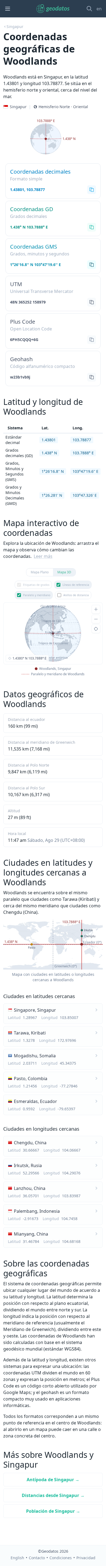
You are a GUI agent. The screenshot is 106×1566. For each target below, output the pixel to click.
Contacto (37, 1557)
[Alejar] (96, 619)
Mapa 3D (64, 572)
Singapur (15, 26)
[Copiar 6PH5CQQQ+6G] (91, 339)
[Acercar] (96, 609)
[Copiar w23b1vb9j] (91, 377)
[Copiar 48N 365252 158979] (91, 302)
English (17, 1557)
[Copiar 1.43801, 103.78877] (91, 189)
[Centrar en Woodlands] (96, 628)
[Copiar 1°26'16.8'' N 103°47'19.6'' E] (91, 264)
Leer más (43, 556)
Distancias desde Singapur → (53, 1495)
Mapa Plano (40, 572)
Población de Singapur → (53, 1511)
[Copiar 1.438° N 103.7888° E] (91, 227)
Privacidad (85, 1557)
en (99, 9)
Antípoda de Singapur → (53, 1480)
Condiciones (60, 1557)
